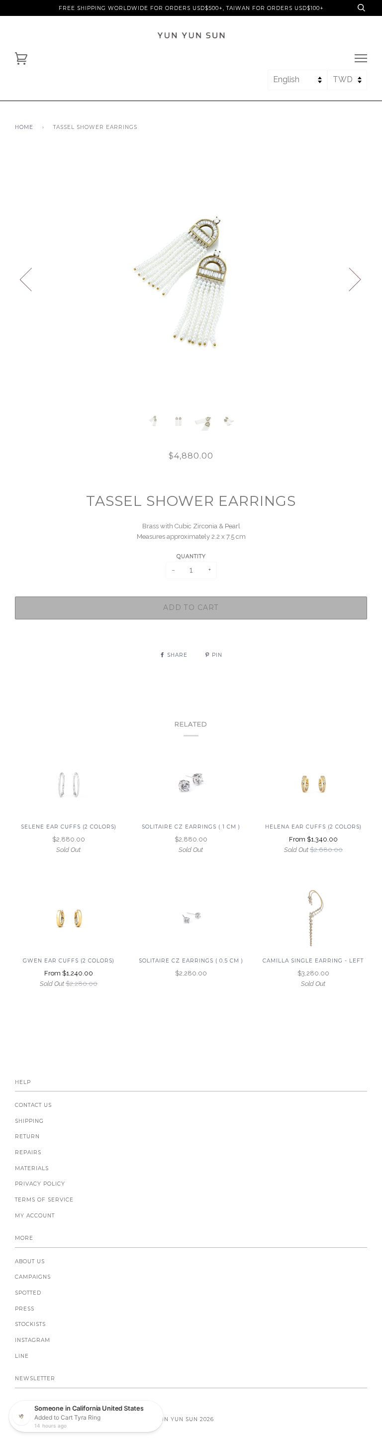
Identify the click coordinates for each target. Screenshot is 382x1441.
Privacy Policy (40, 1184)
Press (24, 1309)
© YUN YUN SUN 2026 (181, 1419)
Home (24, 127)
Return (27, 1136)
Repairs (28, 1152)
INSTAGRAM (32, 1340)
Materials (32, 1168)
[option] (191, 278)
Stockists (30, 1324)
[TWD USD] (347, 84)
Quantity (191, 556)
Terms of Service (44, 1200)
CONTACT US (33, 1105)
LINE (22, 1356)
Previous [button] (32, 279)
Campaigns (33, 1277)
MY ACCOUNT (35, 1215)
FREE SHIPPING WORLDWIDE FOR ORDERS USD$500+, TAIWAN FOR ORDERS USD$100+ (191, 8)
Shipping (29, 1121)
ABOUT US (30, 1261)
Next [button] (349, 279)
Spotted (28, 1293)
